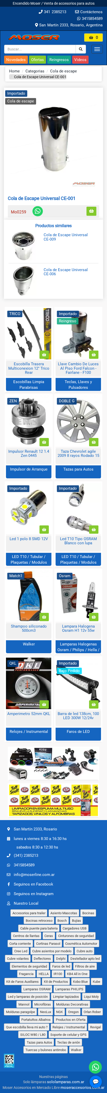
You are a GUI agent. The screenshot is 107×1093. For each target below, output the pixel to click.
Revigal (95, 1027)
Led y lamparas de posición (28, 997)
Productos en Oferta (70, 1020)
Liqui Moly (91, 997)
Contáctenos (91, 12)
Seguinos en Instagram (34, 893)
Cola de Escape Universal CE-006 (66, 272)
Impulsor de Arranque (29, 469)
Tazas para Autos (78, 469)
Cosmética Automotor (81, 944)
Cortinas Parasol (48, 944)
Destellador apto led (85, 959)
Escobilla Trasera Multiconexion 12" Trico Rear (28, 368)
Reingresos (59, 59)
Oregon (73, 1012)
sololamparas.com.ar (65, 1082)
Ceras (48, 936)
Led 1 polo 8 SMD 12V (29, 539)
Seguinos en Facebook (33, 884)
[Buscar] (81, 49)
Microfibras (42, 1004)
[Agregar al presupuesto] (91, 211)
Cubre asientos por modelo (51, 951)
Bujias (76, 921)
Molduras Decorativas (72, 1004)
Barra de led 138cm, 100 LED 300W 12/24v (78, 715)
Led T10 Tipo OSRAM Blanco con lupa (78, 541)
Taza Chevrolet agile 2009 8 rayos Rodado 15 (78, 453)
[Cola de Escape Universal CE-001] (53, 139)
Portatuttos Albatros (36, 1020)
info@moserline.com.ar (34, 874)
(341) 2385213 (26, 855)
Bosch (62, 921)
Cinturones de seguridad (76, 936)
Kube (96, 982)
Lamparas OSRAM (36, 989)
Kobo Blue (80, 982)
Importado (16, 93)
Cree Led (20, 951)
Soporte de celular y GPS (68, 1035)
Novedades (16, 59)
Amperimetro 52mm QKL (28, 713)
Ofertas (37, 59)
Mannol (23, 1004)
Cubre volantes (18, 959)
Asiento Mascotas (63, 913)
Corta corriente (20, 944)
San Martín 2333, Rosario (35, 829)
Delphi (60, 959)
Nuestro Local (26, 903)
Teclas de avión (68, 1042)
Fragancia (26, 974)
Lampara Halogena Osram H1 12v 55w (78, 628)
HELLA (44, 974)
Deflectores (42, 959)
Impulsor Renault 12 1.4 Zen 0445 (28, 453)
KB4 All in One (77, 974)
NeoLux (45, 1012)
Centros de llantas (26, 936)
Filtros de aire (85, 966)
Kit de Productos (56, 982)
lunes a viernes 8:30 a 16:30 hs (40, 838)
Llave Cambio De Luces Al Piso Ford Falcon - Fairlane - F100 (78, 368)
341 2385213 (54, 12)
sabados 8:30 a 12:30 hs (37, 847)
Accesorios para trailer (28, 913)
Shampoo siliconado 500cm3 (29, 628)
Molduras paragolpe (20, 1012)
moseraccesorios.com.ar (82, 1087)
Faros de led (61, 966)
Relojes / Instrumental (29, 731)
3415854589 (92, 18)
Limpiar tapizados (66, 997)
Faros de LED (78, 731)
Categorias (34, 71)
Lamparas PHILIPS (69, 989)
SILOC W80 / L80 (32, 1035)
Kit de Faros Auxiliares (22, 982)
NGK (59, 1012)
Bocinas (88, 913)
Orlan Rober (92, 1012)
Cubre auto (84, 951)
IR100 (58, 974)
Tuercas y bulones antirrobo (45, 1050)
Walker (29, 644)
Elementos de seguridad (29, 966)
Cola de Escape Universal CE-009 (66, 237)
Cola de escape (63, 71)
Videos (80, 59)
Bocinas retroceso (39, 921)
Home (14, 71)
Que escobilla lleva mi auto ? (27, 1027)
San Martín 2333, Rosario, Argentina (70, 25)
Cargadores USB (74, 928)
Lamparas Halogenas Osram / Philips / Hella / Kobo (78, 650)
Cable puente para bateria (39, 928)
